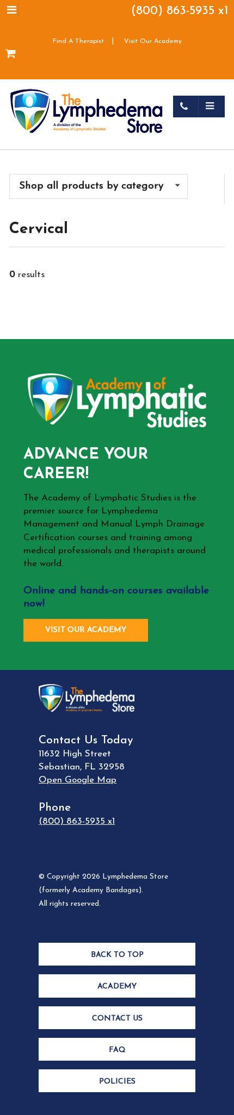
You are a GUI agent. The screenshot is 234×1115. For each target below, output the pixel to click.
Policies (117, 1082)
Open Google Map (77, 780)
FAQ (117, 1050)
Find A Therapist (78, 41)
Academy (117, 986)
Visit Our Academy (153, 41)
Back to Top (117, 955)
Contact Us (117, 1018)
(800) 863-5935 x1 (180, 11)
